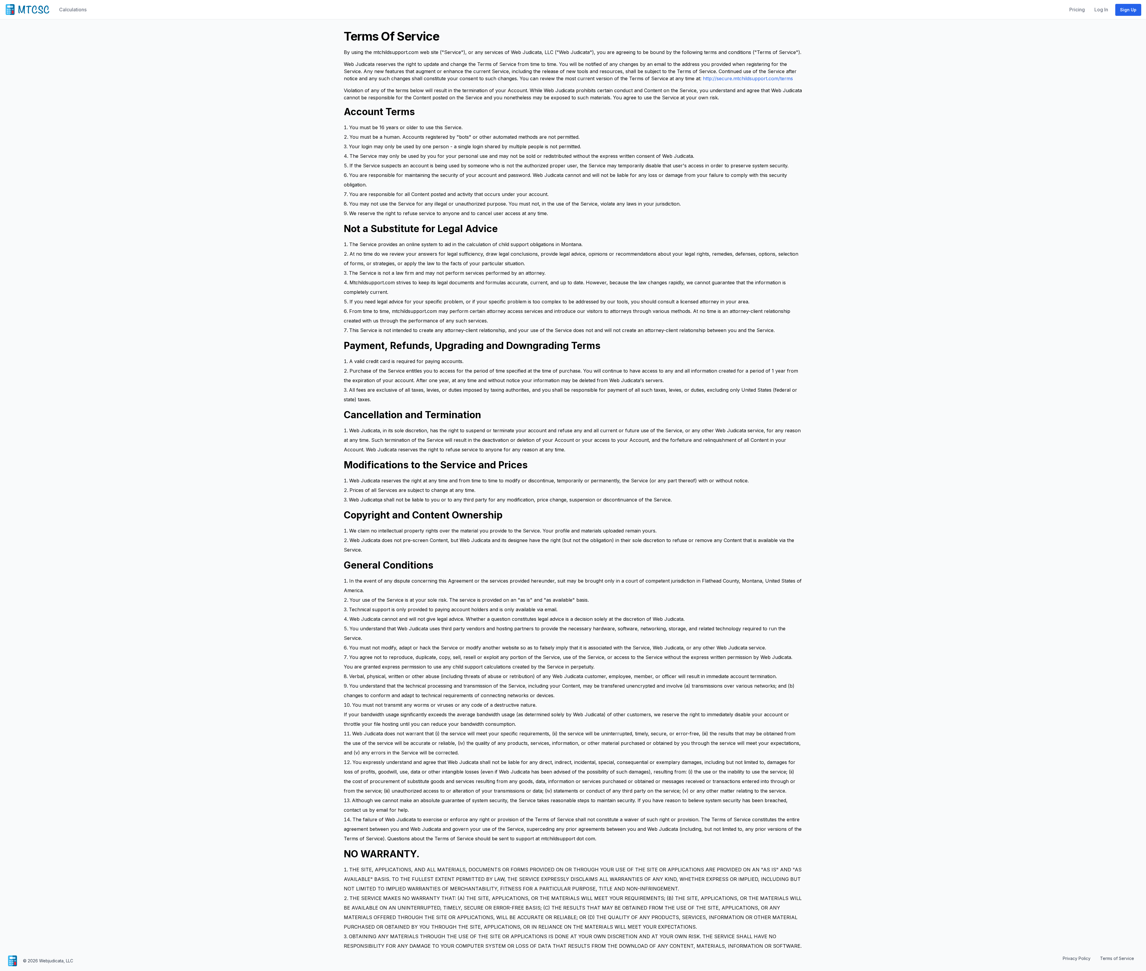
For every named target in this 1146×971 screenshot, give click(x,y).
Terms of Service (1117, 958)
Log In (1101, 10)
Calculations (73, 10)
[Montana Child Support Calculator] (27, 9)
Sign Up (1128, 9)
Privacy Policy (1076, 958)
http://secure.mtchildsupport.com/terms (748, 78)
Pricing (1077, 10)
